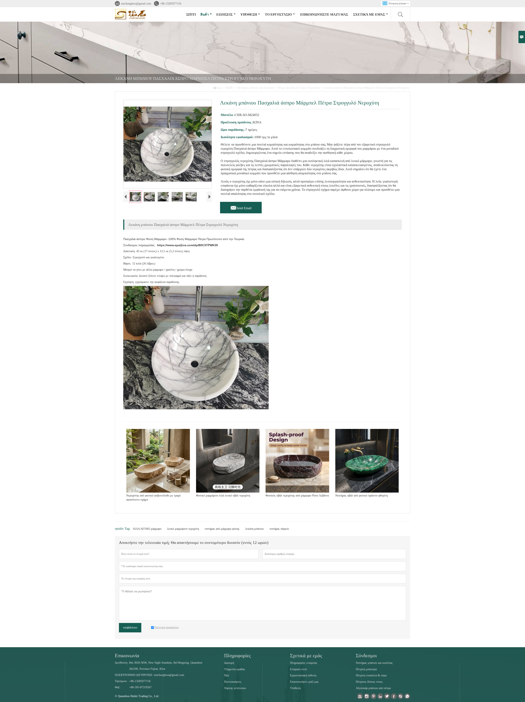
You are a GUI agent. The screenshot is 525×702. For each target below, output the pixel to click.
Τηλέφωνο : (121, 681)
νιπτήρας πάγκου (279, 528)
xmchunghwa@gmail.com (136, 3)
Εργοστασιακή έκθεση (303, 675)
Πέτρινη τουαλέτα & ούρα (371, 675)
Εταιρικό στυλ (298, 669)
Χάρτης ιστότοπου (235, 688)
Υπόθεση (248, 14)
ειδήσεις (224, 14)
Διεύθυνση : (122, 662)
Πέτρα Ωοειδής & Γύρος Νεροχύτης (299, 87)
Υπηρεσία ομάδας (234, 669)
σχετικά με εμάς (369, 14)
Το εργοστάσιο (278, 14)
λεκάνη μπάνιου (254, 528)
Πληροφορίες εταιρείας (303, 662)
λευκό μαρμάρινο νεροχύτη (183, 528)
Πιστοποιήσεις (232, 681)
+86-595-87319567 (140, 687)
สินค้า (204, 14)
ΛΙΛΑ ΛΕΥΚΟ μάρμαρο (147, 528)
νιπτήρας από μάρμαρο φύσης (222, 528)
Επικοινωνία (127, 655)
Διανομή (229, 662)
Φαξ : (118, 687)
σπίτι (191, 14)
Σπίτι (217, 88)
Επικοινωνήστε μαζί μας (324, 14)
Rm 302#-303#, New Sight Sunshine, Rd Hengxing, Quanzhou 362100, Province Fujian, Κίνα (165, 665)
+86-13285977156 (170, 3)
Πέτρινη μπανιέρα (366, 669)
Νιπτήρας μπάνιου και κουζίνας (255, 87)
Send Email (240, 207)
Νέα (226, 675)
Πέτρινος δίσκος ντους (369, 681)
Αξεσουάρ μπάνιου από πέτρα (373, 688)
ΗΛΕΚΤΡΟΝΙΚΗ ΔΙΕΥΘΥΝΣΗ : (134, 675)
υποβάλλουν (130, 627)
